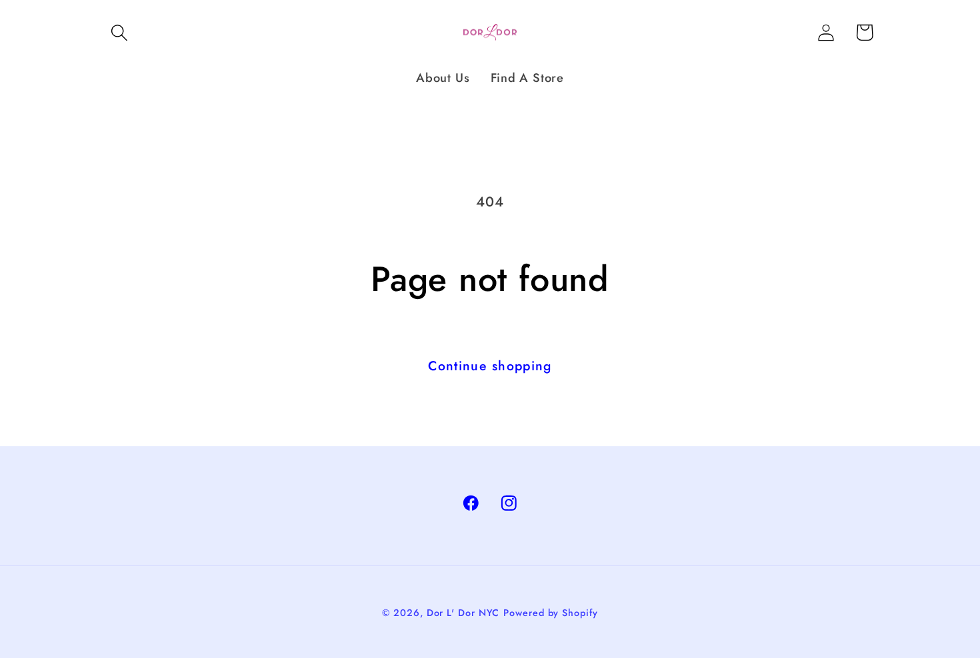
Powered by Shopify (550, 612)
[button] (119, 32)
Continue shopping (489, 365)
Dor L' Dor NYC (463, 612)
